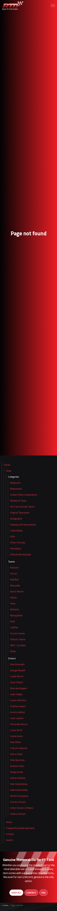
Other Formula (17, 542)
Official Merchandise (20, 554)
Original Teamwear (19, 512)
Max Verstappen (18, 688)
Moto (13, 651)
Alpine (13, 597)
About (9, 822)
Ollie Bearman (17, 760)
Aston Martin (17, 591)
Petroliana (15, 548)
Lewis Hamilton (18, 700)
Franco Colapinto (18, 748)
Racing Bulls (16, 615)
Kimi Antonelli (17, 664)
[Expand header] (53, 5)
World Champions (19, 796)
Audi (12, 621)
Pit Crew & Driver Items (22, 506)
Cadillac (14, 627)
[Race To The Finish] (13, 5)
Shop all (16, 892)
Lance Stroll (16, 730)
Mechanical (16, 489)
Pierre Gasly (16, 754)
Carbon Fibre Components (23, 495)
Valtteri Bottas (17, 778)
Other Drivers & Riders (21, 808)
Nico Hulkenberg (18, 784)
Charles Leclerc (17, 706)
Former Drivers (18, 802)
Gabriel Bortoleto (19, 790)
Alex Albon (15, 742)
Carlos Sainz (16, 736)
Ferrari (13, 573)
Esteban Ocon (17, 766)
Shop (8, 471)
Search (9, 840)
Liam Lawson (17, 718)
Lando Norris (16, 676)
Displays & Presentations (23, 524)
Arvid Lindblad (17, 712)
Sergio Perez (16, 772)
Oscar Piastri (16, 682)
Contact (10, 834)
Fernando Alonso (18, 724)
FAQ (43, 892)
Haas (12, 603)
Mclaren (14, 567)
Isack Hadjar (16, 694)
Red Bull (14, 579)
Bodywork (15, 483)
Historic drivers (18, 814)
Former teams (17, 633)
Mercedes (15, 585)
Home (7, 465)
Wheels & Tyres (18, 501)
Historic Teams (17, 639)
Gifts (12, 536)
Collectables (16, 530)
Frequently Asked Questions (20, 828)
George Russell (17, 670)
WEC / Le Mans (18, 645)
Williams (14, 609)
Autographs (16, 518)
